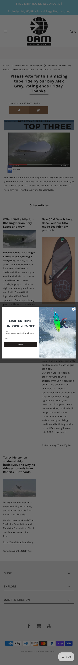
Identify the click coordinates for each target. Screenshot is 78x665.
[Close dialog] (73, 309)
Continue (20, 344)
